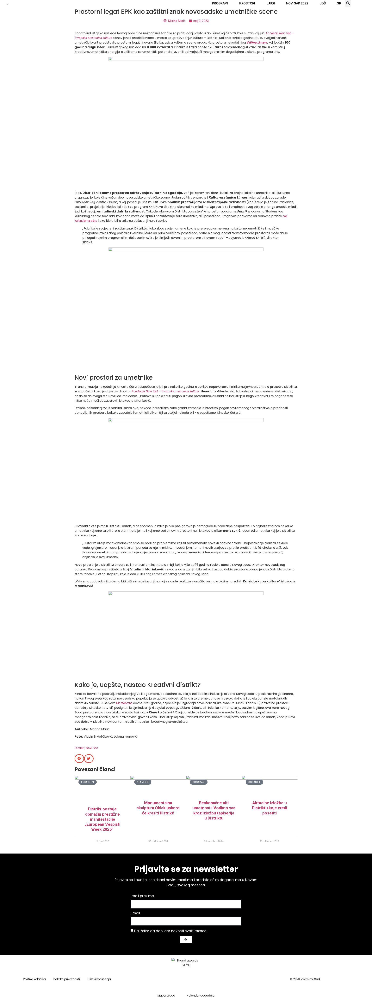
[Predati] (186, 940)
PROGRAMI (220, 3)
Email (135, 913)
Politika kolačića (34, 979)
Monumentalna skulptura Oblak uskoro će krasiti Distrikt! (158, 808)
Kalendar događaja (200, 995)
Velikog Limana (257, 42)
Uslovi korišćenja (99, 979)
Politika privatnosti (66, 979)
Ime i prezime (142, 896)
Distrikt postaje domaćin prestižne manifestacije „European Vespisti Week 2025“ (102, 819)
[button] (348, 3)
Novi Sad (92, 748)
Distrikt (79, 748)
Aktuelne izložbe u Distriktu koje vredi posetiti (269, 808)
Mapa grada (166, 995)
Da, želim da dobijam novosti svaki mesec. (170, 930)
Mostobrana (124, 703)
